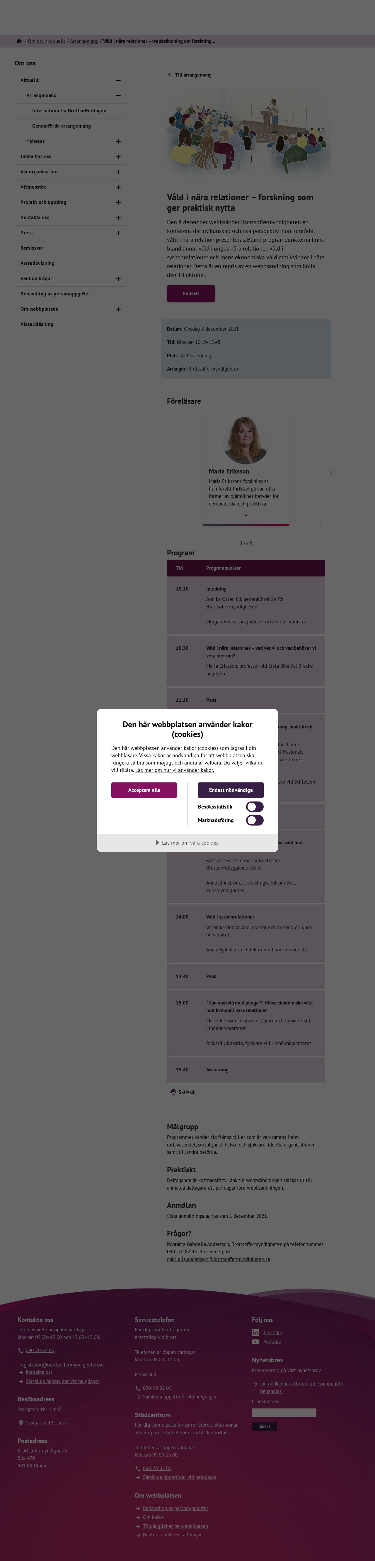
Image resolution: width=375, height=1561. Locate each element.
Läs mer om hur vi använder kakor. (174, 770)
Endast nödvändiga (231, 790)
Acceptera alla (144, 790)
